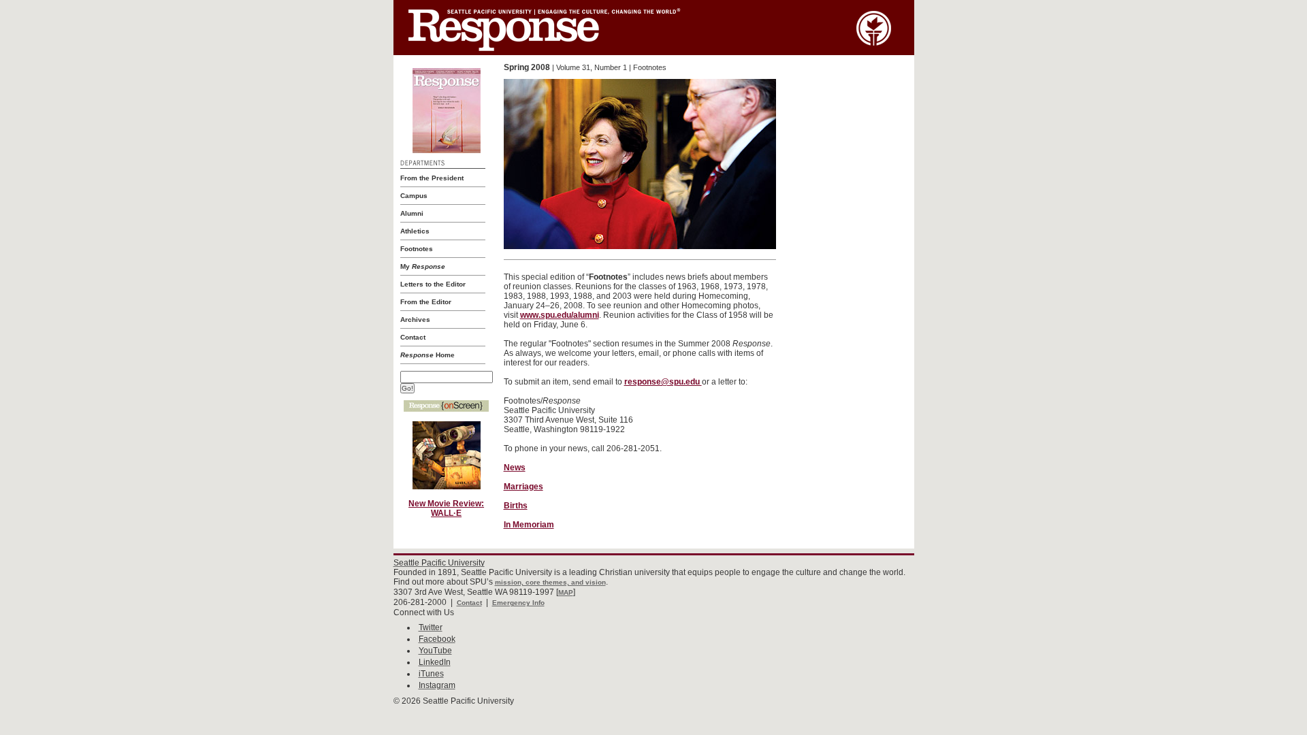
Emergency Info (518, 602)
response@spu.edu (663, 382)
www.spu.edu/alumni (559, 315)
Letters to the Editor (433, 284)
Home (427, 355)
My (422, 266)
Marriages (523, 486)
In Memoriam (529, 524)
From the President (432, 178)
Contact (412, 337)
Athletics (415, 231)
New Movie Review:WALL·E (446, 508)
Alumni (411, 213)
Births (516, 505)
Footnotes (416, 248)
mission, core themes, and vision (550, 582)
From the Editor (425, 302)
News (515, 467)
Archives (415, 319)
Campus (413, 195)
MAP (565, 592)
